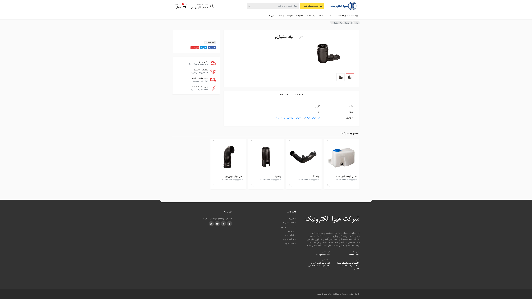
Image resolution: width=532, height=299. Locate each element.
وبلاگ (281, 15)
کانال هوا (348, 23)
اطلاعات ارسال (288, 222)
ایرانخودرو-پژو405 (312, 117)
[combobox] (273, 6)
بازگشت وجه (288, 239)
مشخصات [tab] (298, 94)
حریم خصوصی (287, 227)
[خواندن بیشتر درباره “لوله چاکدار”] (252, 185)
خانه (321, 15)
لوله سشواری (210, 42)
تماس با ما (271, 15)
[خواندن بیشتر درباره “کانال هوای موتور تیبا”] (214, 185)
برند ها (291, 231)
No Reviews (341, 179)
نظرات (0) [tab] (284, 94)
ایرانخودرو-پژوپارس (295, 117)
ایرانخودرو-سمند (279, 117)
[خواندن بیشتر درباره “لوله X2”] (290, 185)
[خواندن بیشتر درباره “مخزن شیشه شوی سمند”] (328, 185)
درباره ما (312, 15)
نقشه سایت (289, 243)
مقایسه (290, 15)
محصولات (300, 15)
